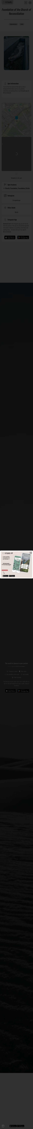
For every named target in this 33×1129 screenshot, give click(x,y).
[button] (30, 552)
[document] (16, 564)
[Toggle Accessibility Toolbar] (3, 1126)
